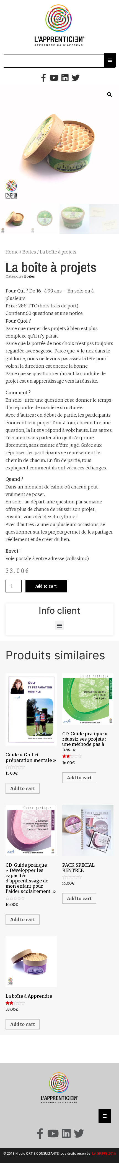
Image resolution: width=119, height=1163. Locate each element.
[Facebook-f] (43, 78)
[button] (59, 625)
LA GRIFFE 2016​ (104, 1154)
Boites (29, 252)
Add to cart (46, 586)
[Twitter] (76, 78)
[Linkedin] (65, 78)
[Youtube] (54, 78)
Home (12, 252)
